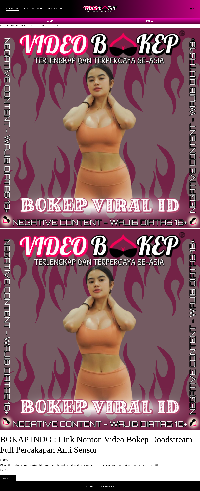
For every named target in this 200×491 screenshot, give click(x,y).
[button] (8, 478)
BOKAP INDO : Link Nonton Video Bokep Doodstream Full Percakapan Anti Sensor (40, 25)
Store (2, 25)
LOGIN (50, 21)
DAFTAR (150, 21)
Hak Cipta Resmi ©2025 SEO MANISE (100, 486)
